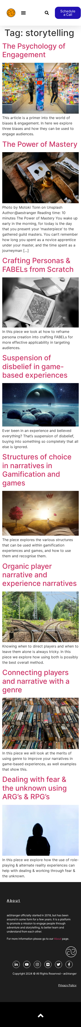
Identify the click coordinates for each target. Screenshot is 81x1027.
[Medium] (48, 964)
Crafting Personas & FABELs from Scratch (38, 264)
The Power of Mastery (39, 144)
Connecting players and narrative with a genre (36, 681)
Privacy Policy (67, 985)
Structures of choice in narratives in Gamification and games (37, 469)
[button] (23, 13)
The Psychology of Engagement (33, 50)
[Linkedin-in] (16, 964)
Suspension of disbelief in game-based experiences (35, 366)
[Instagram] (37, 964)
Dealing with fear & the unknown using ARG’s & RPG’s (34, 788)
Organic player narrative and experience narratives (39, 575)
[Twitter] (58, 964)
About (57, 938)
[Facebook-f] (69, 964)
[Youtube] (26, 964)
